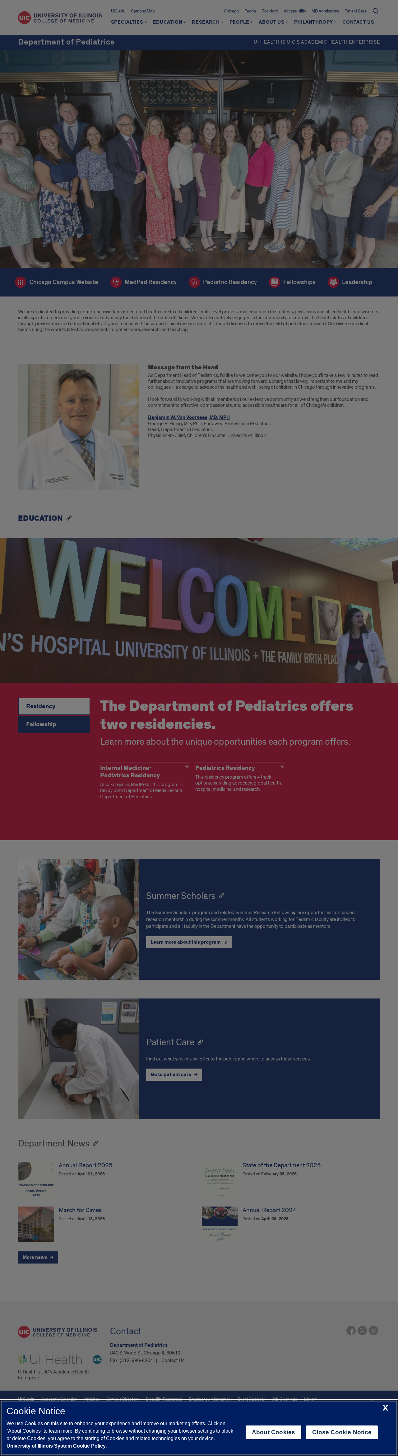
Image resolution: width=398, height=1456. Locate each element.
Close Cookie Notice (342, 1432)
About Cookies (273, 1432)
